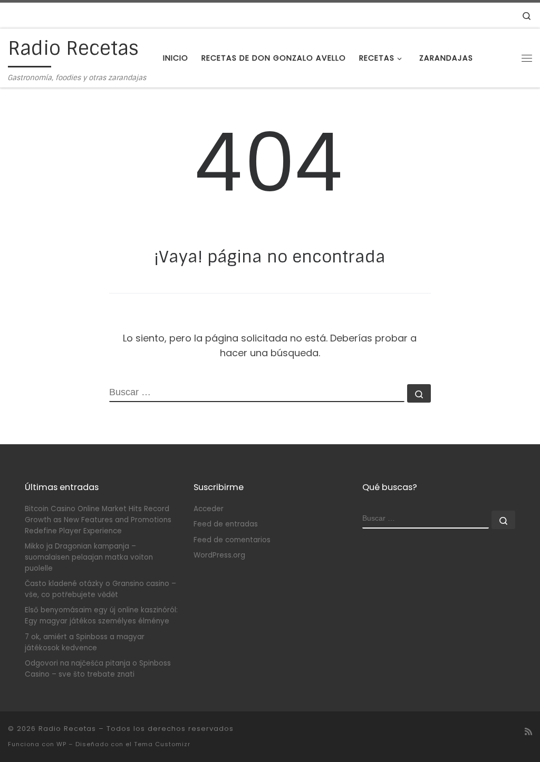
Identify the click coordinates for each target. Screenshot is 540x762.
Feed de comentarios (232, 540)
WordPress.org (219, 555)
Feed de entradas (226, 524)
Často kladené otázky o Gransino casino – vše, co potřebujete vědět (100, 589)
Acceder (209, 509)
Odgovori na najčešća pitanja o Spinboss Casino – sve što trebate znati (98, 668)
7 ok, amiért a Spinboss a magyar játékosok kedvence (84, 642)
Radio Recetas (67, 729)
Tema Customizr (162, 744)
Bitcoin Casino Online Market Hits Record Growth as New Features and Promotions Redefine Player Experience (98, 520)
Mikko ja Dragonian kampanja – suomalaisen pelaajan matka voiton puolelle (89, 557)
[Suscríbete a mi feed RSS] (528, 731)
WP (61, 744)
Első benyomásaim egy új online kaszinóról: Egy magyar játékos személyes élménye (101, 615)
